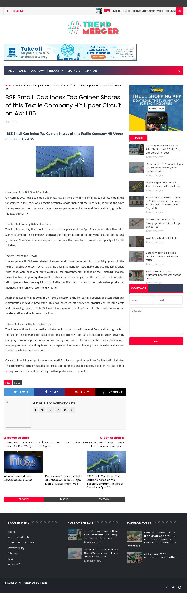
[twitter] (173, 587)
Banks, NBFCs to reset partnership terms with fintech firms (163, 275)
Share (54, 392)
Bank (22, 71)
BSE (18, 85)
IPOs (98, 11)
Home (10, 71)
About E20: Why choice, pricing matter (160, 555)
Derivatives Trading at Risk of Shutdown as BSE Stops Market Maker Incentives (63, 480)
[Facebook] (179, 3)
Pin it (85, 392)
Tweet (24, 392)
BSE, (14, 121)
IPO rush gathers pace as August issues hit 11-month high (164, 184)
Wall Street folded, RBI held (162, 238)
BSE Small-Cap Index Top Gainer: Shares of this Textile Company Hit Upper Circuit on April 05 (105, 481)
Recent (138, 137)
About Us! (14, 564)
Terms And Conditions (21, 542)
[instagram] (179, 587)
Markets (74, 71)
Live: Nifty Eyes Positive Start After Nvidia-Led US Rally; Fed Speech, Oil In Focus (163, 149)
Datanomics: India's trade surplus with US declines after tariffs (163, 256)
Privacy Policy (16, 548)
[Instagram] (173, 3)
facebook (104, 499)
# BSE (17, 382)
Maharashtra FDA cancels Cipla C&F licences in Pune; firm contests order (164, 167)
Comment (115, 392)
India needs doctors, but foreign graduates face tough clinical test (163, 223)
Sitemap (13, 553)
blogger (24, 499)
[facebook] (167, 587)
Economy (37, 71)
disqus (64, 499)
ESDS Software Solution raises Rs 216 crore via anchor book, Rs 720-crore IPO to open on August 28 (163, 203)
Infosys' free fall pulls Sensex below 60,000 (18, 478)
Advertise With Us (18, 537)
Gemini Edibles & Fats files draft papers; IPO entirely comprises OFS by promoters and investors (151, 539)
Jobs (10, 558)
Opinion (91, 71)
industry (56, 71)
